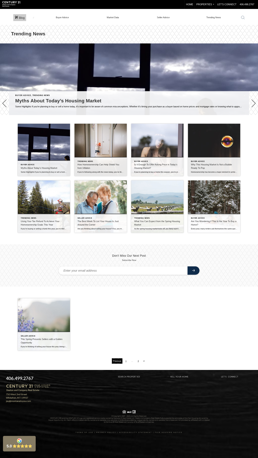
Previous (117, 361)
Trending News (41, 95)
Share (253, 123)
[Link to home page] (13, 4)
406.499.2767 (247, 4)
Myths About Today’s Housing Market (58, 100)
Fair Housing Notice (168, 432)
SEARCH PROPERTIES (129, 376)
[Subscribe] (193, 270)
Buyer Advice (23, 95)
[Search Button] (243, 18)
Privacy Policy (106, 432)
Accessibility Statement (135, 432)
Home (189, 4)
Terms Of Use (84, 432)
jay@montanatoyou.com (18, 401)
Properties (205, 6)
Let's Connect (226, 4)
